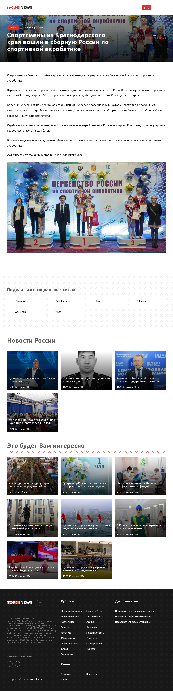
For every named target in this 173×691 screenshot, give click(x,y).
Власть (65, 627)
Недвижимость (95, 632)
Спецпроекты (94, 643)
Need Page (37, 679)
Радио (64, 679)
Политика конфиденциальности (133, 616)
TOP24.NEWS (158, 38)
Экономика (67, 654)
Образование (68, 638)
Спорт (64, 649)
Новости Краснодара (72, 611)
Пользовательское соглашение (133, 622)
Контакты (91, 674)
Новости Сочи (94, 611)
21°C (146, 7)
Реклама (66, 674)
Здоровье (92, 627)
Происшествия (69, 643)
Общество (92, 638)
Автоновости (93, 616)
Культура (66, 632)
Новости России (70, 616)
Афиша (90, 622)
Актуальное (68, 622)
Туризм (90, 649)
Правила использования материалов (135, 611)
